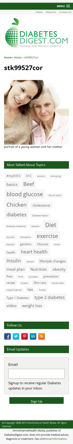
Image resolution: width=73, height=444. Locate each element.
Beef (28, 183)
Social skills (58, 283)
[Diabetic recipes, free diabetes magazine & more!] (36, 47)
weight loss (32, 305)
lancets (30, 261)
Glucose (42, 244)
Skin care (40, 283)
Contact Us (65, 12)
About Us (51, 12)
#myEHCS (13, 176)
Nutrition (38, 269)
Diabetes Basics (40, 215)
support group (14, 289)
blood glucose (24, 194)
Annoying (56, 176)
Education (25, 237)
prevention (51, 276)
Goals (57, 244)
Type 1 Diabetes (17, 298)
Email (13, 364)
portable (33, 276)
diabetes (16, 214)
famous (10, 244)
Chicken (16, 204)
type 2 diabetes (49, 297)
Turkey (42, 289)
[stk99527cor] (36, 142)
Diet (50, 225)
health (10, 252)
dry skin (10, 237)
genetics (25, 244)
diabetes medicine (16, 226)
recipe (10, 283)
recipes (24, 283)
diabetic (35, 226)
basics (12, 184)
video (11, 305)
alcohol (41, 176)
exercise (47, 236)
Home (39, 12)
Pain (9, 276)
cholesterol (41, 205)
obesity (59, 269)
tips (30, 289)
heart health (34, 252)
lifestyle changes (53, 261)
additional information (53, 439)
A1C (29, 176)
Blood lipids (55, 195)
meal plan (15, 269)
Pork (20, 276)
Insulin (13, 261)
